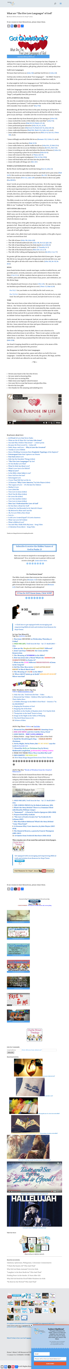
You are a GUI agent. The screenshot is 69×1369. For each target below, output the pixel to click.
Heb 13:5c (55, 145)
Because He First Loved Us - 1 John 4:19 (22, 445)
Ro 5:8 (54, 261)
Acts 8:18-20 (46, 245)
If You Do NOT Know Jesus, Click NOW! (34, 593)
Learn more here (41, 560)
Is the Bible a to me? (19, 473)
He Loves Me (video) (15, 496)
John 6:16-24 (49, 128)
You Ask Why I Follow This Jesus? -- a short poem (26, 443)
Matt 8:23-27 (30, 123)
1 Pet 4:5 (37, 157)
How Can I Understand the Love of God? (23, 503)
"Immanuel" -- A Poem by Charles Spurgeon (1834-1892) (35, 812)
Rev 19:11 (43, 157)
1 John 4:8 (53, 73)
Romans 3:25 (42, 139)
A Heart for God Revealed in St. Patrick (22, 508)
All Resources (23, 1352)
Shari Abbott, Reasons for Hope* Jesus (21, 16)
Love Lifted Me (13, 489)
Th (15, 655)
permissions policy (12, 1327)
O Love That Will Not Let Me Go (19, 480)
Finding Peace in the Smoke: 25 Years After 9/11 (23, 1275)
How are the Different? (33, 648)
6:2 (40, 125)
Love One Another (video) (17, 499)
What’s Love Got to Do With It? (19, 468)
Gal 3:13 (50, 132)
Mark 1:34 (38, 130)
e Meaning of (21, 655)
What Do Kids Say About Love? (19, 466)
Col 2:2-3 (42, 250)
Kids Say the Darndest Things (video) (21, 459)
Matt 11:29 (50, 286)
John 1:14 (54, 118)
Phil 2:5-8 (44, 132)
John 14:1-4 (44, 152)
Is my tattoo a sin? (49, 1095)
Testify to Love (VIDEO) (16, 450)
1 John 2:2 (50, 139)
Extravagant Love (14, 478)
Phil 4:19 (36, 250)
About (15, 1352)
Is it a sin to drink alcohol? (49, 1076)
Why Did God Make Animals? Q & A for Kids (22, 1269)
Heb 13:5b (10, 340)
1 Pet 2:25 (41, 284)
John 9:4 (50, 121)
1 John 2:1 (57, 150)
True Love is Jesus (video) (17, 492)
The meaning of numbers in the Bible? (49, 1133)
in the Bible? (36, 655)
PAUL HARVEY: (25, 755)
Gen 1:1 (43, 169)
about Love (16, 457)
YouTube (37, 726)
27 (50, 145)
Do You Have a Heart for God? (18, 506)
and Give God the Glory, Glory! (32, 732)
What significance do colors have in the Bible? (49, 1113)
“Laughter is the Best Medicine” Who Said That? (24, 1272)
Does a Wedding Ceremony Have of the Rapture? (33, 452)
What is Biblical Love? (16, 522)
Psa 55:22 (13, 290)
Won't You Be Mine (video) (17, 494)
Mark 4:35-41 (39, 123)
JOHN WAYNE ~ (28, 734)
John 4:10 (31, 240)
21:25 (43, 125)
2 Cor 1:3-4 (14, 275)
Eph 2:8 (48, 243)
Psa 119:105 (11, 180)
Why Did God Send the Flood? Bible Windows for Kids (26, 1278)
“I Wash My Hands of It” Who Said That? (21, 1266)
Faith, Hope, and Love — (27, 447)
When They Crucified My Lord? (33, 753)
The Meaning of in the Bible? (28, 672)
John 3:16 (30, 73)
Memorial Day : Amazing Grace (33, 729)
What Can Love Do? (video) (18, 520)
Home (9, 1352)
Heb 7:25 (54, 148)
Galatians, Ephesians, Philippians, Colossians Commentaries (29, 1263)
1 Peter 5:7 (43, 286)
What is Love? (13, 471)
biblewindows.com (26, 692)
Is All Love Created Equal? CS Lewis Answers (24, 517)
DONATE (20, 1355)
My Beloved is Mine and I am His (20, 510)
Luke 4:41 (45, 130)
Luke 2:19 (31, 178)
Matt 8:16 (31, 130)
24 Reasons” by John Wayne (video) (29, 482)
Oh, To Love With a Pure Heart (19, 513)
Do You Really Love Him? (17, 464)
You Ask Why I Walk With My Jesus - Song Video (25, 524)
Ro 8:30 (48, 252)
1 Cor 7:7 (54, 252)
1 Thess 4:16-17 (38, 155)
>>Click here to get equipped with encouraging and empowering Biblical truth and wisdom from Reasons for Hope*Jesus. (35, 627)
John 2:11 (35, 125)
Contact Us (12, 1355)
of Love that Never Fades (20, 438)
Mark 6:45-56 (39, 128)
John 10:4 (46, 145)
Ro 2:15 (44, 175)
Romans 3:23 (32, 580)
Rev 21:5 (34, 162)
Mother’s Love (13, 487)
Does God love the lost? (16, 475)
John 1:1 (49, 169)
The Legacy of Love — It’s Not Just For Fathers (24, 485)
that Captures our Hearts (24, 454)
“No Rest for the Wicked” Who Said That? (21, 1282)
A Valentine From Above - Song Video (21, 527)
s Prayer (39, 508)
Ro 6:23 (42, 243)
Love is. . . (11, 515)
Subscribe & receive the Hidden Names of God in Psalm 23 (34, 548)
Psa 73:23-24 (14, 294)
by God (21, 461)
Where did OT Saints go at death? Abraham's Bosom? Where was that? (34, 1160)
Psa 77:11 (37, 106)
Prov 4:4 (24, 178)
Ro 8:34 (47, 148)
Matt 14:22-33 (30, 128)
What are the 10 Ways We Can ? (25, 440)
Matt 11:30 (32, 143)
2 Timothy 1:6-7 (42, 247)
